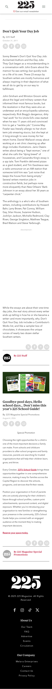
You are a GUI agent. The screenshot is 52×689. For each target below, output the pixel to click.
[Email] (23, 46)
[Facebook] (11, 46)
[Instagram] (22, 610)
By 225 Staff (20, 356)
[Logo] (26, 4)
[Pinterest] (17, 46)
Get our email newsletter (27, 11)
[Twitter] (5, 46)
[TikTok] (30, 610)
